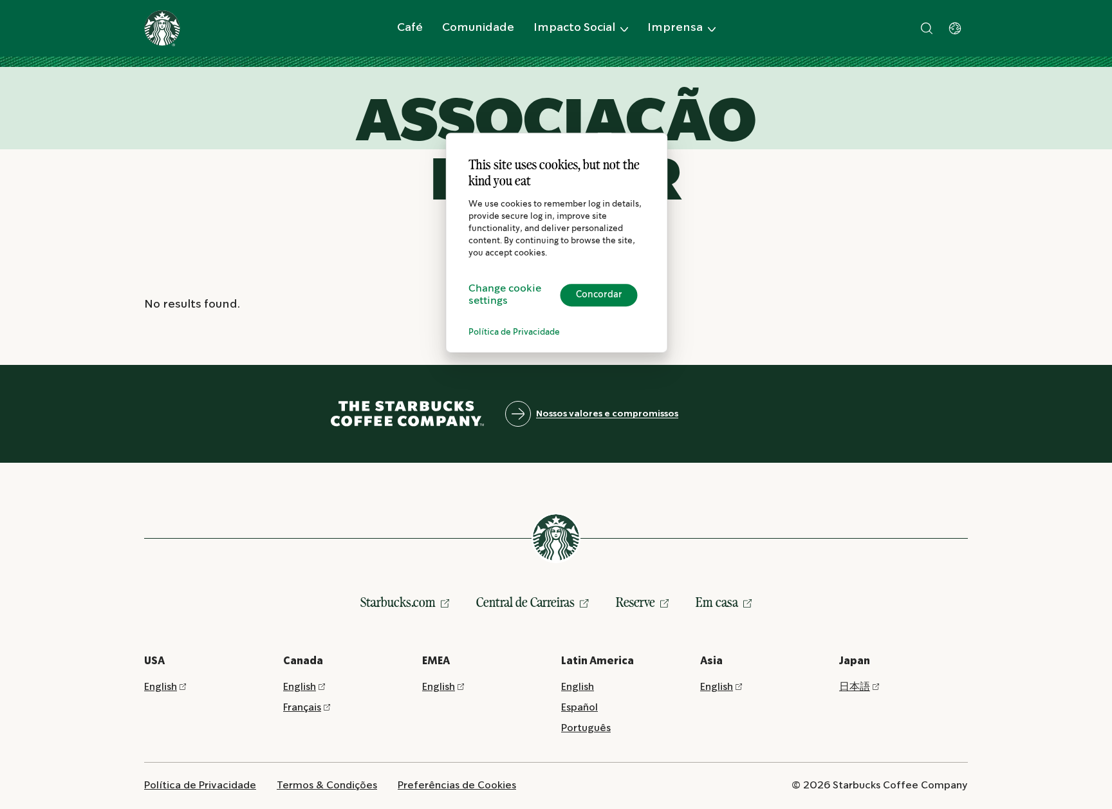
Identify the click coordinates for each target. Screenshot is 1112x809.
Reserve (635, 602)
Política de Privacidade (514, 332)
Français (302, 707)
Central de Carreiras (525, 602)
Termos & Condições (327, 785)
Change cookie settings (504, 295)
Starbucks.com (398, 602)
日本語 (854, 687)
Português (586, 728)
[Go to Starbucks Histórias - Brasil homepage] (162, 28)
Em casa (717, 602)
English (160, 687)
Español (579, 707)
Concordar (599, 294)
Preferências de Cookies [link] (457, 785)
